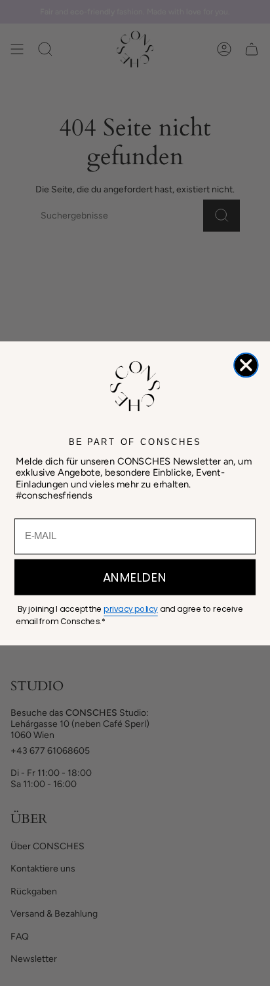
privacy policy (130, 608)
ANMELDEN (135, 577)
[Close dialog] (246, 365)
